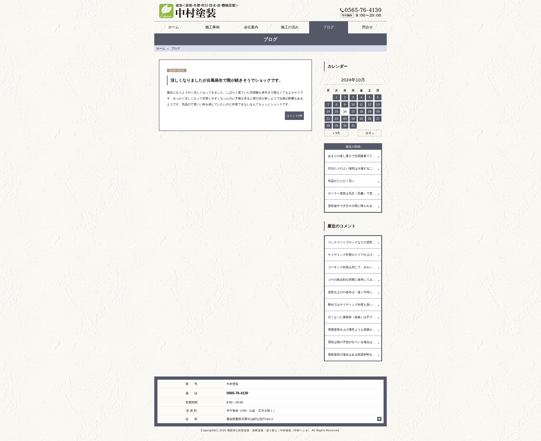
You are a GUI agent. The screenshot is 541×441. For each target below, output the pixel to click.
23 (345, 118)
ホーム (173, 27)
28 (328, 125)
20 (378, 111)
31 (353, 125)
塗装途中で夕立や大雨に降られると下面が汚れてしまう (354, 205)
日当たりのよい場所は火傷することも (353, 168)
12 (369, 104)
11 (361, 104)
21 (328, 118)
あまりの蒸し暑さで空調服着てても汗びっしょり (354, 156)
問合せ (367, 27)
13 (378, 104)
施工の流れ (290, 27)
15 (336, 111)
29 (336, 125)
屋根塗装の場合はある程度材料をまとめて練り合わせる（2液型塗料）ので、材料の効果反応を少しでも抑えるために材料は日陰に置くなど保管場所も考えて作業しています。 (354, 354)
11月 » (369, 133)
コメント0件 (294, 115)
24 (353, 118)
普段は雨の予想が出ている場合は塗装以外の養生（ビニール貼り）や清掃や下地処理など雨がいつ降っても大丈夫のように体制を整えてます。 (354, 342)
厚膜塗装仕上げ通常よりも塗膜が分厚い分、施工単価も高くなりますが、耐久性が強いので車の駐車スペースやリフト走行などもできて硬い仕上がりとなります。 (354, 329)
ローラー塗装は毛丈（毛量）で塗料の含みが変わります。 (354, 193)
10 (353, 104)
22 (336, 118)
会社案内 (251, 27)
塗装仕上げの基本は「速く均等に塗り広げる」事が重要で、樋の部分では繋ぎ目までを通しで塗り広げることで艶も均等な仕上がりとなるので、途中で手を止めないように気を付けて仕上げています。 (354, 292)
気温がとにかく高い (341, 181)
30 (345, 125)
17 (353, 111)
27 (378, 118)
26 (369, 118)
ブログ (328, 27)
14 (328, 111)
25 (361, 118)
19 (369, 111)
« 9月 (336, 133)
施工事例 (212, 27)
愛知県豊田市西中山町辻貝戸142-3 (250, 419)
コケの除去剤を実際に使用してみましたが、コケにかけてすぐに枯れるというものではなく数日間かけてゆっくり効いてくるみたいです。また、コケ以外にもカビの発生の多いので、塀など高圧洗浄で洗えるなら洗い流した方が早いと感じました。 (354, 279)
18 (361, 111)
